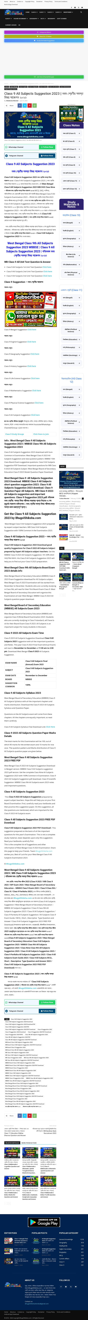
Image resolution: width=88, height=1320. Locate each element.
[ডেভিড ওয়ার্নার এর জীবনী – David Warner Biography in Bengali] (65, 577)
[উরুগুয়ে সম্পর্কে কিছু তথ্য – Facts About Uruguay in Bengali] (78, 557)
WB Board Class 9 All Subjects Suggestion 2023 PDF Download (23, 1045)
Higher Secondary (20, 18)
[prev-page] (5, 1203)
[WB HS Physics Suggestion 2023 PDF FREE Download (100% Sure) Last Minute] (65, 557)
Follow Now (48, 147)
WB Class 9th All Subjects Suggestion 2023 (36, 1057)
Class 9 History (43, 86)
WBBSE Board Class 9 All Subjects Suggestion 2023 (20, 1063)
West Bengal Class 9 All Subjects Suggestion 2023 (19, 1093)
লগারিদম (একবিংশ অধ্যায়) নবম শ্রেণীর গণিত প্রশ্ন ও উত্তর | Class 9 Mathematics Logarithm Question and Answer (11, 1164)
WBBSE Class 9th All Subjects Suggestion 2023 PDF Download (23, 1081)
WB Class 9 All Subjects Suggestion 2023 (17, 1052)
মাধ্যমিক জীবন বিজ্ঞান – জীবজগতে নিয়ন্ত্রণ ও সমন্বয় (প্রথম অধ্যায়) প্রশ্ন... (49, 1261)
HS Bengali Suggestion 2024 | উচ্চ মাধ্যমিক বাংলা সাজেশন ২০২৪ (49, 1251)
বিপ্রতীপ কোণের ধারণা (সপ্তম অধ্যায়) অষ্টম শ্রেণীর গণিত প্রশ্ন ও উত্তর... (21, 1251)
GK (19, 25)
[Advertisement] (44, 58)
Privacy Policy (48, 1)
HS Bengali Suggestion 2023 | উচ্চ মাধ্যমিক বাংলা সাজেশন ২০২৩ (49, 1240)
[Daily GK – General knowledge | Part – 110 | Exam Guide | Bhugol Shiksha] (63, 537)
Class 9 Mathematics (65, 86)
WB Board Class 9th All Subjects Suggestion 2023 (19, 1050)
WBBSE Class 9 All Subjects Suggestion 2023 (18, 1073)
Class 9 (57, 12)
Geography (33, 18)
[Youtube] (82, 7)
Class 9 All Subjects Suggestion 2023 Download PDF (20, 1024)
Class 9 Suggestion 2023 (45, 1029)
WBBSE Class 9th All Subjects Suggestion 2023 (39, 1078)
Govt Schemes (62, 18)
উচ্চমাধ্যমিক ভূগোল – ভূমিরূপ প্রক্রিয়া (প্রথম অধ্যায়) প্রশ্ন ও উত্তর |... (76, 516)
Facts (42, 18)
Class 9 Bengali (14, 86)
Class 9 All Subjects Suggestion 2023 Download (19, 1021)
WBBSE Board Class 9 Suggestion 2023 (16, 1068)
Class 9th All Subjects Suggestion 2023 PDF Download (20, 1039)
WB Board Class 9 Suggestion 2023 (15, 1047)
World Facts (76, 559)
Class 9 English (23, 86)
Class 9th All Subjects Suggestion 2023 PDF (17, 1037)
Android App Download (11, 4)
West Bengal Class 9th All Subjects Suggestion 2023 (20, 1101)
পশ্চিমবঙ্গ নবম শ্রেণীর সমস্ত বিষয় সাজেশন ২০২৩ (32, 1106)
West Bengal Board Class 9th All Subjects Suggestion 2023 (22, 1091)
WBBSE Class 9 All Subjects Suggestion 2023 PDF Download (22, 1075)
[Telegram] (75, 7)
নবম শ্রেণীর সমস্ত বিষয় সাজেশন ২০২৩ (12, 1106)
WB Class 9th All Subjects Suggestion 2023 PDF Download (22, 1060)
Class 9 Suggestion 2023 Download (15, 1032)
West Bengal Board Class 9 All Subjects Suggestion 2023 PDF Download (26, 1086)
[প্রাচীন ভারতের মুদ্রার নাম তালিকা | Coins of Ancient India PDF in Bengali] (63, 527)
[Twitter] (78, 7)
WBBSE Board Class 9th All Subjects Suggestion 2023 (20, 1070)
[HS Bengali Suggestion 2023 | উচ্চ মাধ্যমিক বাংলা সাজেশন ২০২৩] (36, 1241)
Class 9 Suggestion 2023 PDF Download (39, 1032)
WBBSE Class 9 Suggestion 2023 (14, 1078)
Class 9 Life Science (53, 86)
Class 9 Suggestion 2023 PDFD (14, 1034)
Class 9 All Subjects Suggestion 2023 (21, 1019)
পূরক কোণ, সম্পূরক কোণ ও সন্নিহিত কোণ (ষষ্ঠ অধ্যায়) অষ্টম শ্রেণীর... (21, 1261)
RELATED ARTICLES (12, 1143)
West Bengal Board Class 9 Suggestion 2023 (18, 1088)
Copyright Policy (29, 1)
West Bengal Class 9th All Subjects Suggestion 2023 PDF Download (24, 1104)
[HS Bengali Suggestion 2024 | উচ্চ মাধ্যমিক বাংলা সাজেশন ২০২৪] (36, 1251)
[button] (81, 12)
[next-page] (9, 1203)
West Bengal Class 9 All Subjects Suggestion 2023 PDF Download (24, 1096)
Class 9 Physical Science (11, 89)
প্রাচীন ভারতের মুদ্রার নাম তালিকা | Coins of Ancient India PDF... (76, 527)
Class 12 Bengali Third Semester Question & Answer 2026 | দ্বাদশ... (21, 1240)
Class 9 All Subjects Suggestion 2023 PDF (17, 1027)
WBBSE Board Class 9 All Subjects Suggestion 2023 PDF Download (24, 1065)
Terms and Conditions (61, 1)
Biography (51, 18)
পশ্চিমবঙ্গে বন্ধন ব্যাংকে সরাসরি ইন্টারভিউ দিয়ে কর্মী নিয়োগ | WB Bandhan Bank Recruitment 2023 (44, 1131)
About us (12, 1)
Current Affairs (11, 25)
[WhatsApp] (34, 105)
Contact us (20, 1)
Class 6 (33, 12)
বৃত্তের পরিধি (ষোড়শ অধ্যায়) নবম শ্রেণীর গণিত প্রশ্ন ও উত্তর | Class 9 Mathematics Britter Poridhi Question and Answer (48, 1193)
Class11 (7, 18)
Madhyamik (67, 12)
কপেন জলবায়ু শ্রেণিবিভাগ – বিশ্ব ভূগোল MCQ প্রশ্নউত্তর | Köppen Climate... (71, 493)
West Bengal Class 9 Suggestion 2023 (16, 1099)
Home (6, 1)
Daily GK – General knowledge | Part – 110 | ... (76, 537)
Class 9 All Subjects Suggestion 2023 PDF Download (20, 1029)
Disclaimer (39, 1)
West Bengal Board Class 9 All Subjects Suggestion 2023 (21, 1083)
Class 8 (49, 12)
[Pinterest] (29, 105)
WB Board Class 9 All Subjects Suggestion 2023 (19, 1042)
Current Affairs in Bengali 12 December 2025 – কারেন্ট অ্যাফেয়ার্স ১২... (77, 586)
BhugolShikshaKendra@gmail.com (37, 1304)
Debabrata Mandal (12, 100)
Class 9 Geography (33, 86)
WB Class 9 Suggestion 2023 (13, 1057)
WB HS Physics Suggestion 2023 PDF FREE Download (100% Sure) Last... (64, 566)
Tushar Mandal (64, 498)
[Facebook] (71, 7)
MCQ (61, 487)
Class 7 (41, 12)
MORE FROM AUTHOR (29, 1143)
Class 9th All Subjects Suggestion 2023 (36, 1034)
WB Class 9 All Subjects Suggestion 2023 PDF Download (21, 1055)
